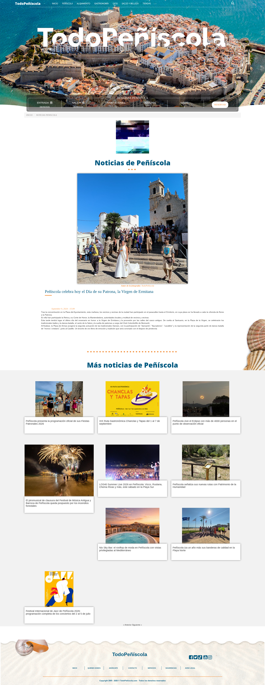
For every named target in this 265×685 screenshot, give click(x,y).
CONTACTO (132, 668)
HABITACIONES (116, 103)
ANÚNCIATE (113, 668)
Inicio (55, 3)
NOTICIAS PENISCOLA (46, 115)
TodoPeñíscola (28, 3)
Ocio (115, 3)
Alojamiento (83, 3)
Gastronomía (101, 3)
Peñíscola (67, 3)
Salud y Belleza (130, 3)
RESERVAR (220, 104)
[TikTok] (200, 657)
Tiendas (147, 3)
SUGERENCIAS (171, 668)
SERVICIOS (152, 668)
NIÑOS (184, 103)
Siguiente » (137, 625)
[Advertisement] (132, 343)
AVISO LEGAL (190, 668)
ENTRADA (43, 103)
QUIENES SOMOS (94, 668)
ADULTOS (150, 103)
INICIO (74, 668)
